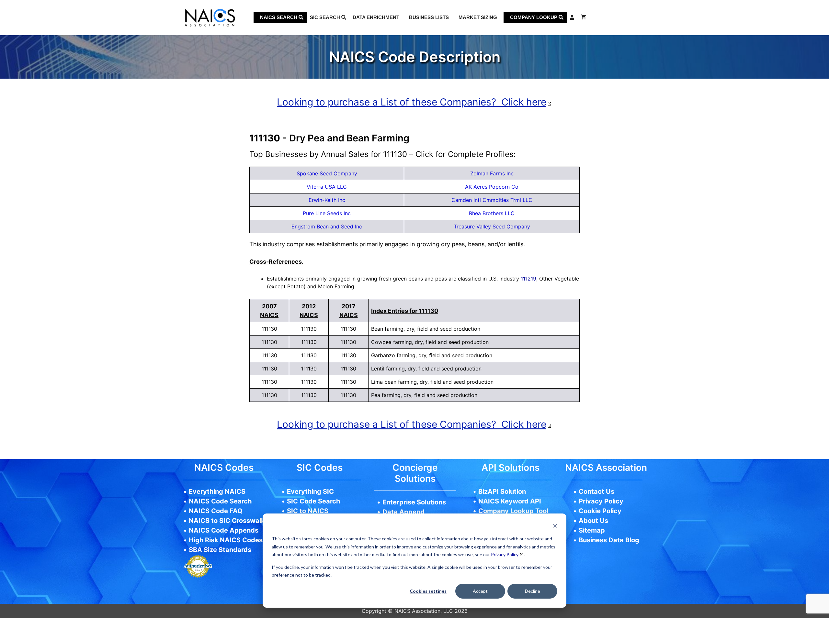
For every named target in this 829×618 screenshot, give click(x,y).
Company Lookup (534, 17)
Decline (532, 591)
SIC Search (325, 17)
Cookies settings (428, 591)
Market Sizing (478, 17)
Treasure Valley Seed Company (492, 226)
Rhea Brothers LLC (492, 213)
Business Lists (429, 17)
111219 (528, 278)
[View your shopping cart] (583, 17)
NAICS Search (279, 17)
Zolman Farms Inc (492, 173)
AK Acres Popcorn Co (491, 186)
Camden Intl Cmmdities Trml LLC (491, 200)
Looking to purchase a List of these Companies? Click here (411, 102)
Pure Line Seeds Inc (327, 213)
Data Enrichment (376, 17)
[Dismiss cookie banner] (555, 527)
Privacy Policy (504, 554)
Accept (480, 591)
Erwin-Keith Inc (327, 200)
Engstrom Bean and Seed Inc (326, 226)
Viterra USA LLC (327, 186)
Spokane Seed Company (327, 173)
